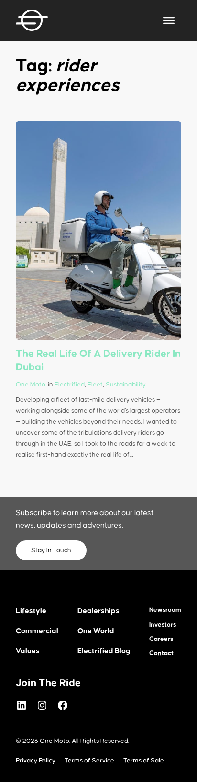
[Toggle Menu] (169, 20)
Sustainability (126, 384)
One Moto (30, 384)
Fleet (95, 384)
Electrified (70, 384)
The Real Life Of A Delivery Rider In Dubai (98, 361)
